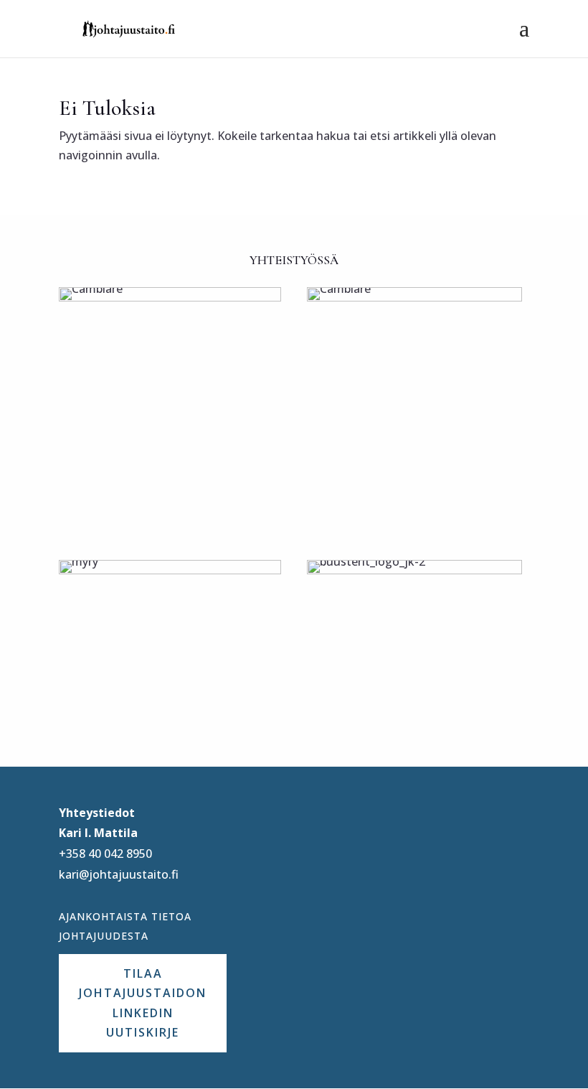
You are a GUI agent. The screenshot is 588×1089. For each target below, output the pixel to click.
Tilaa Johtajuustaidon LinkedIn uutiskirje (143, 1003)
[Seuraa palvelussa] (352, 820)
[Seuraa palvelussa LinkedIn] (309, 820)
